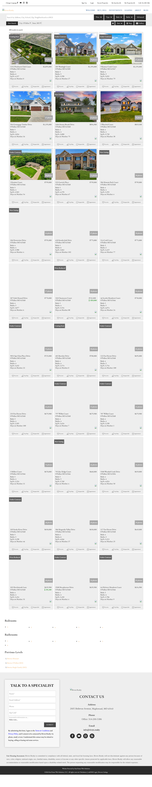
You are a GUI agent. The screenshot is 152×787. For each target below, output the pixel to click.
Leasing (128, 10)
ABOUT (138, 10)
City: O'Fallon (24, 23)
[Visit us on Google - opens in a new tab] (27, 3)
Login (92, 3)
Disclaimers (83, 772)
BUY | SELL (102, 10)
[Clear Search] (113, 23)
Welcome (90, 10)
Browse (13, 658)
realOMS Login (92, 772)
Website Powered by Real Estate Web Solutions (76, 769)
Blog (146, 10)
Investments (115, 10)
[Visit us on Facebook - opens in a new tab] (17, 3)
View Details (30, 49)
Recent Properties (102, 3)
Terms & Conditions (42, 730)
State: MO (36, 23)
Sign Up (84, 3)
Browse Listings (103, 772)
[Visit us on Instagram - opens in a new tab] (24, 3)
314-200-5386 (146, 3)
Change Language (11, 3)
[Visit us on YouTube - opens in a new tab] (20, 3)
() (116, 3)
